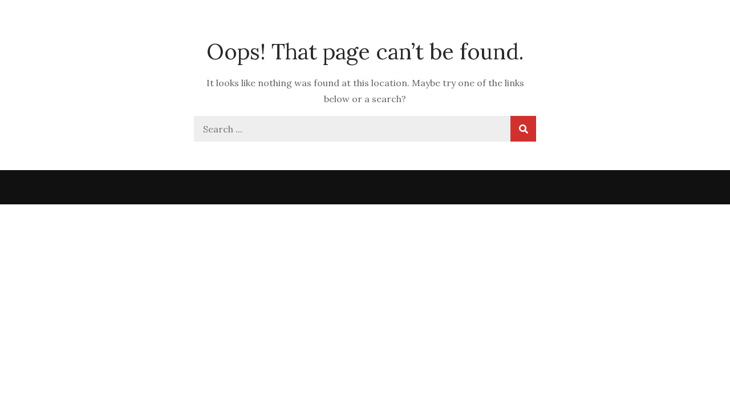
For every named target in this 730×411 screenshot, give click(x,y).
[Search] (523, 129)
